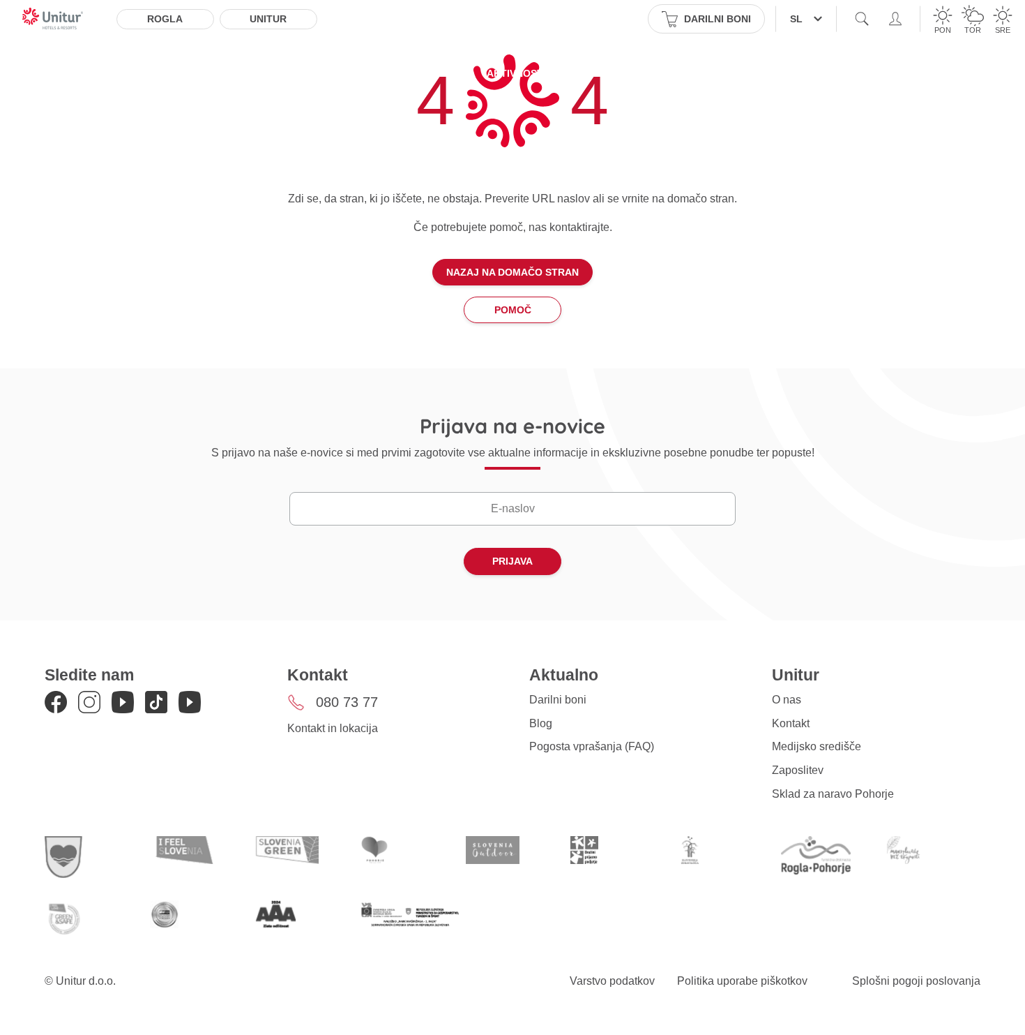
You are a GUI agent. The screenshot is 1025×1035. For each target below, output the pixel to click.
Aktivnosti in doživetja (551, 73)
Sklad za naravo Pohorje (833, 794)
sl (796, 18)
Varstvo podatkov (612, 981)
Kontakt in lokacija (332, 728)
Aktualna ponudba (284, 73)
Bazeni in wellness (411, 73)
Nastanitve (178, 73)
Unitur (268, 18)
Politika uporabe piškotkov (742, 981)
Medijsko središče (816, 746)
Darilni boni (557, 700)
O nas (786, 700)
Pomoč (512, 309)
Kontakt (791, 723)
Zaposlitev (797, 770)
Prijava (512, 561)
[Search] (862, 19)
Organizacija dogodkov (787, 73)
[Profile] (895, 19)
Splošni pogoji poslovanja (916, 981)
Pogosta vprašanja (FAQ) (591, 746)
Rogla (165, 18)
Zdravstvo (668, 73)
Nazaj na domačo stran (512, 272)
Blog (540, 723)
